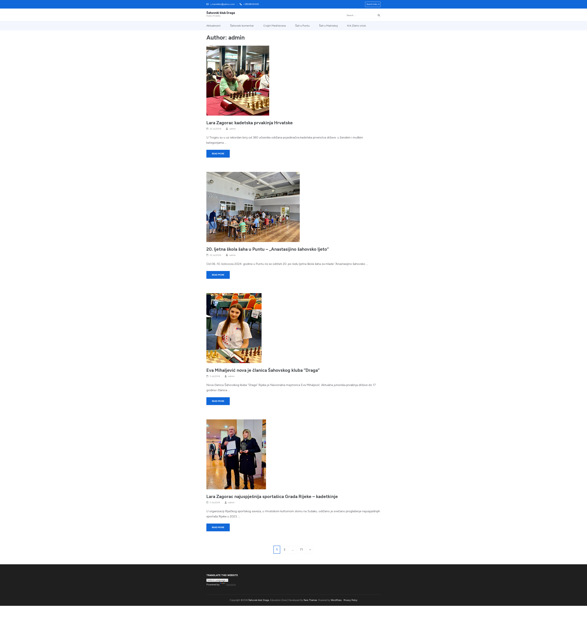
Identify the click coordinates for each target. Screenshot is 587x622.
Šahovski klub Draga (220, 13)
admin (232, 128)
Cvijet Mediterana (274, 25)
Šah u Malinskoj (328, 25)
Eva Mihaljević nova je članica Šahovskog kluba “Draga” (263, 370)
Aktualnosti (213, 25)
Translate (231, 584)
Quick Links (371, 4)
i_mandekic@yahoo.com (222, 4)
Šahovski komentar (242, 25)
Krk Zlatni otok (356, 25)
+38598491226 (251, 4)
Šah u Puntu (302, 25)
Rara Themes (310, 600)
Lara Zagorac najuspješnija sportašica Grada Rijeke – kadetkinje (272, 496)
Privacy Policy (350, 600)
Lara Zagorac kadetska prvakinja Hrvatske (249, 122)
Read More (218, 153)
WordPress (336, 600)
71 (303, 549)
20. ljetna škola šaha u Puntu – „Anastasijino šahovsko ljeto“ (267, 249)
